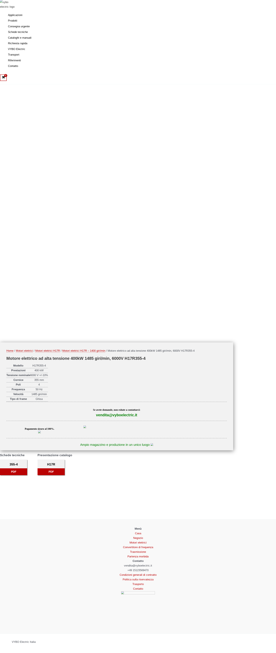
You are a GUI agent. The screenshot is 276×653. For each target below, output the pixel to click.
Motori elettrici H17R (47, 350)
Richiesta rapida (17, 43)
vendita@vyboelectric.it (116, 415)
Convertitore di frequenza (138, 547)
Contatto (13, 66)
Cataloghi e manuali (19, 37)
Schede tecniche (18, 32)
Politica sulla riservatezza (138, 579)
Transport (13, 54)
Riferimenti (14, 60)
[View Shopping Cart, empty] (3, 78)
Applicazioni (15, 15)
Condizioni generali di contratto (138, 574)
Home (9, 350)
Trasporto (138, 584)
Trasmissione (138, 551)
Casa (138, 533)
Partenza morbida (138, 556)
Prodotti (12, 20)
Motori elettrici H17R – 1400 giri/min (83, 350)
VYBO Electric (16, 49)
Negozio (138, 538)
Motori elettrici (24, 350)
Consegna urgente (19, 26)
